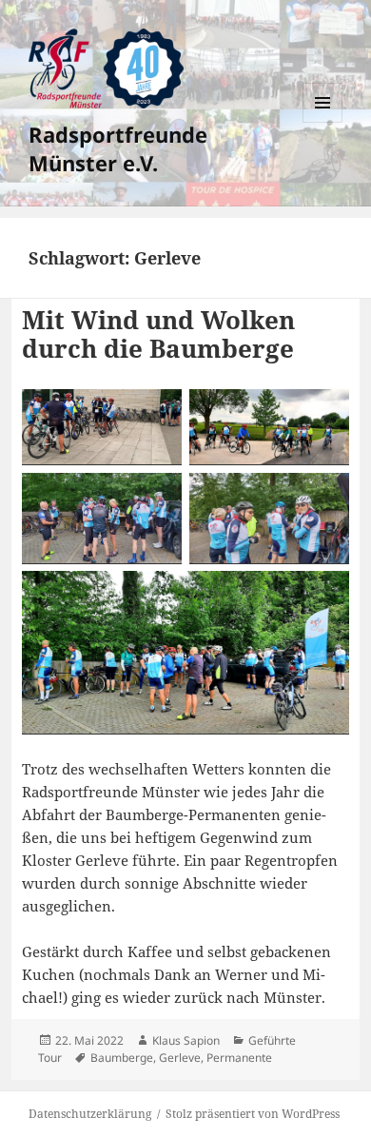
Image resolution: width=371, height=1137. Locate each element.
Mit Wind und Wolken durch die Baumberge (158, 334)
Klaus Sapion (186, 1040)
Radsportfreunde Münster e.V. (118, 148)
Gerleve (180, 1057)
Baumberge (121, 1057)
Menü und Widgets (322, 122)
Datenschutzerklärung (90, 1114)
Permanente (239, 1057)
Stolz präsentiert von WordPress (253, 1114)
